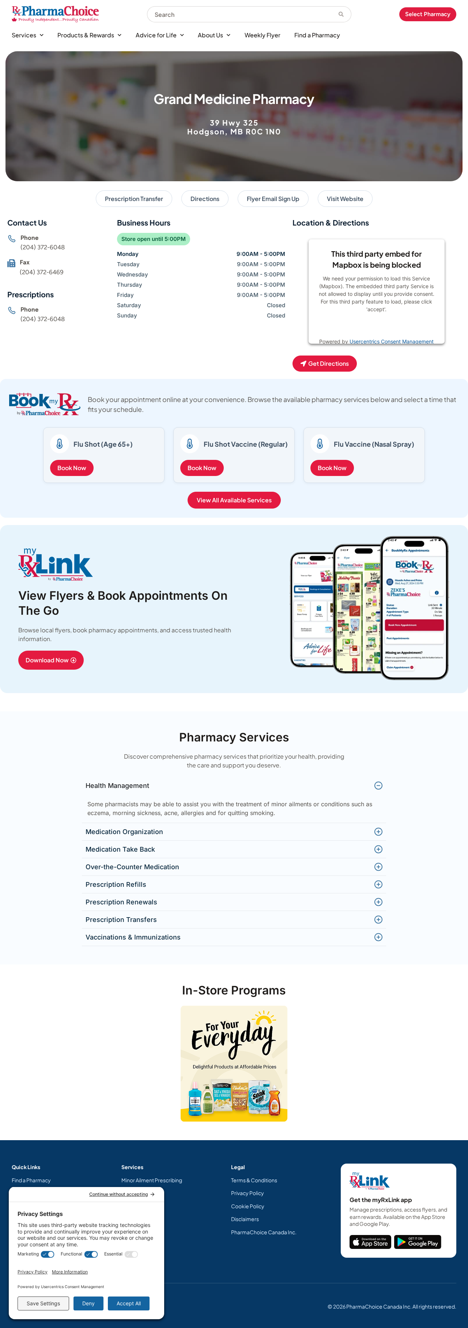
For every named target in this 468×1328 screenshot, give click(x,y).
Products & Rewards (85, 35)
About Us (210, 35)
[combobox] (239, 14)
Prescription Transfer (134, 198)
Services (24, 35)
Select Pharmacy (427, 14)
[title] (370, 1242)
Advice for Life (156, 35)
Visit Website (345, 198)
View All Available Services (234, 500)
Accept (400, 327)
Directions (204, 198)
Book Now (71, 468)
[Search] (341, 14)
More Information (361, 327)
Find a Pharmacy (317, 35)
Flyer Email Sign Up (273, 198)
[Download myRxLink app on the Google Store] (417, 1242)
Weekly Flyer (262, 35)
